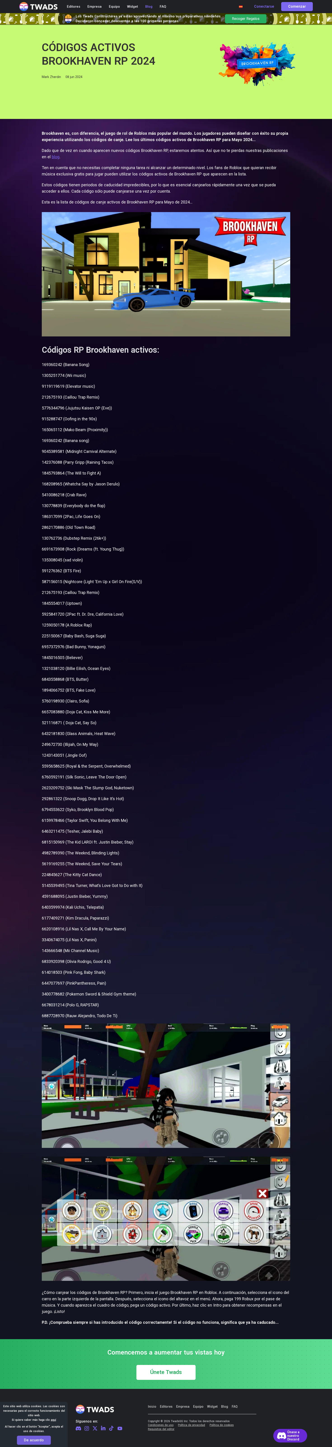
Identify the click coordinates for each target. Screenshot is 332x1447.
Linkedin (103, 1428)
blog (55, 156)
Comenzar (297, 6)
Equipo (198, 1406)
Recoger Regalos (245, 18)
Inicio (152, 1406)
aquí (53, 1419)
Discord (78, 1428)
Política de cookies (222, 1425)
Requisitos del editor (161, 1429)
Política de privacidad (191, 1425)
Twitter (95, 1428)
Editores (166, 1406)
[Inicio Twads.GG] (38, 6)
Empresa (182, 1406)
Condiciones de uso (160, 1425)
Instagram (86, 1428)
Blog (224, 1406)
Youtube (120, 1428)
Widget (212, 1406)
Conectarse (264, 6)
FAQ (235, 1406)
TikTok (111, 1428)
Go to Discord (290, 1435)
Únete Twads (166, 1372)
